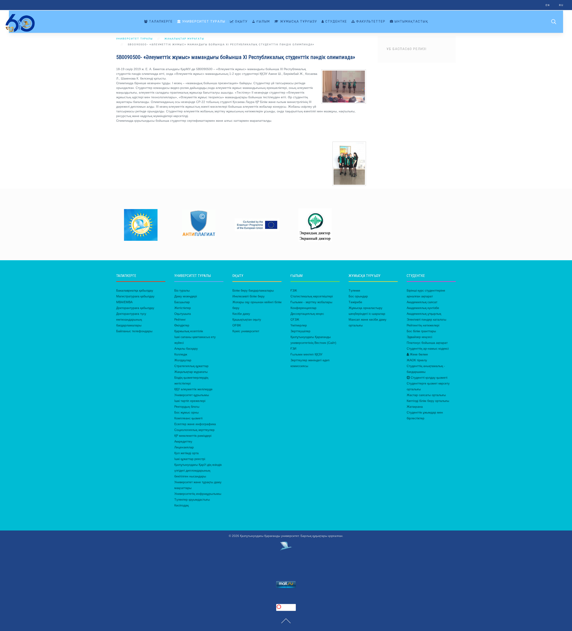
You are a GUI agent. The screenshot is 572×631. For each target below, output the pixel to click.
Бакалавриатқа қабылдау (134, 290)
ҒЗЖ (293, 290)
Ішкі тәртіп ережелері (189, 400)
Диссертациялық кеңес (307, 313)
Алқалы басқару (186, 348)
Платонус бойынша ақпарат (427, 342)
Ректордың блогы (186, 406)
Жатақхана (415, 406)
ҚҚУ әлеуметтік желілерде (193, 389)
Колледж (180, 354)
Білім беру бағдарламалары (253, 290)
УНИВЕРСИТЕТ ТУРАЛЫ (203, 21)
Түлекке (354, 290)
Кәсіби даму (241, 313)
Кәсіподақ (181, 505)
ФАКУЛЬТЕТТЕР (370, 21)
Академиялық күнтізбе (423, 308)
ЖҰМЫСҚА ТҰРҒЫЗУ (298, 21)
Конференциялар (303, 308)
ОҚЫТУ (241, 21)
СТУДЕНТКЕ (335, 21)
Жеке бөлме (418, 354)
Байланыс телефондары (134, 331)
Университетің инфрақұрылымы (197, 493)
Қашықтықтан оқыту (246, 319)
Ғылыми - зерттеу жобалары (311, 302)
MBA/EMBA (124, 302)
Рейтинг (180, 319)
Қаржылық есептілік (188, 331)
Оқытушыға (182, 313)
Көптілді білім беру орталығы (428, 400)
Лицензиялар (184, 447)
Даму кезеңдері (185, 296)
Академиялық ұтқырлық (424, 313)
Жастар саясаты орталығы (426, 395)
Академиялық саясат (422, 302)
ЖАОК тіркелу (417, 360)
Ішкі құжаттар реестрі (189, 459)
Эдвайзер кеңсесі (419, 337)
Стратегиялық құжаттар (191, 366)
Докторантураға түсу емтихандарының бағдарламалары (131, 319)
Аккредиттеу (183, 441)
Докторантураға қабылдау (135, 308)
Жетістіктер (182, 308)
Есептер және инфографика (195, 424)
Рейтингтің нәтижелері (423, 325)
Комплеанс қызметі (188, 418)
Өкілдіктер (181, 325)
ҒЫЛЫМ (262, 21)
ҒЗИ (293, 348)
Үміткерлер (298, 325)
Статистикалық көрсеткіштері (311, 296)
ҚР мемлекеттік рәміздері (192, 435)
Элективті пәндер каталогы (426, 319)
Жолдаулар (182, 360)
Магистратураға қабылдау (135, 296)
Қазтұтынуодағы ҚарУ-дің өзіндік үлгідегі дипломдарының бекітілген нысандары (198, 470)
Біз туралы (182, 290)
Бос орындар (358, 296)
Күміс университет (245, 331)
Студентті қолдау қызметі (428, 377)
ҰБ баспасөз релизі (407, 49)
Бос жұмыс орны (186, 412)
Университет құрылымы (191, 395)
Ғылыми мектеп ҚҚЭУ (306, 354)
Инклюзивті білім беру (248, 296)
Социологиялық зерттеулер (194, 430)
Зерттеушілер (300, 331)
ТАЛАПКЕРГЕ (160, 21)
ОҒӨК (236, 325)
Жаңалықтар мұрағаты (191, 371)
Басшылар (182, 302)
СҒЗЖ (294, 319)
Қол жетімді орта (186, 453)
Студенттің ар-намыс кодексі (428, 348)
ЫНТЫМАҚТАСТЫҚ (410, 21)
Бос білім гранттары (421, 331)
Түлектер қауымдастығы (192, 499)
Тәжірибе (355, 302)
